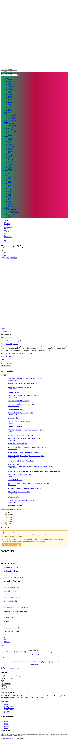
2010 (9, 199)
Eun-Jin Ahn (22, 353)
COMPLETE (8, 237)
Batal (11, 688)
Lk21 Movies (12, 115)
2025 (9, 175)
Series (6, 122)
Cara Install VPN (13, 212)
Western (10, 110)
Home (2, 669)
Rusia (9, 165)
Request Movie (12, 211)
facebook (7, 638)
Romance (10, 102)
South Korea (4, 257)
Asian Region (12, 131)
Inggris (10, 151)
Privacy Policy (12, 214)
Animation (11, 83)
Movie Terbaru (8, 706)
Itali (9, 152)
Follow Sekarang (34, 654)
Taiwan (10, 167)
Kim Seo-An (30, 353)
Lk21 (5, 114)
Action (10, 79)
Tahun (6, 172)
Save (15, 258)
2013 (9, 195)
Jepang (10, 154)
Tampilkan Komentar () (11, 545)
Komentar (7, 669)
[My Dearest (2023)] (7, 363)
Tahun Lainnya (8, 206)
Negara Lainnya (8, 170)
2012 (9, 196)
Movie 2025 (7, 711)
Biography (11, 84)
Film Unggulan (12, 117)
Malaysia (10, 159)
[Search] (18, 75)
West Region (11, 130)
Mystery (10, 101)
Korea (9, 157)
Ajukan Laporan (34, 664)
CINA (6, 228)
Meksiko (10, 161)
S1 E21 (12, 669)
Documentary (12, 89)
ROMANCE (8, 227)
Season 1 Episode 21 (12, 344)
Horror (10, 97)
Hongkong (11, 146)
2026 (9, 174)
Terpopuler (11, 123)
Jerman (10, 144)
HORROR (7, 222)
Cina (9, 141)
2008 (9, 203)
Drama (10, 91)
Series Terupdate (9, 708)
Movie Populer (8, 709)
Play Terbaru (10, 258)
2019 (9, 185)
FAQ (9, 217)
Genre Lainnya (8, 112)
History (10, 96)
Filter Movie (4, 688)
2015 (9, 191)
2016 (9, 190)
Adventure (11, 81)
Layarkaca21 (9, 738)
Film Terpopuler (12, 120)
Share (19, 669)
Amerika (10, 138)
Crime (9, 88)
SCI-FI (6, 225)
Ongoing (10, 126)
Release (10, 135)
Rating (10, 133)
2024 (9, 177)
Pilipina (10, 162)
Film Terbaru (11, 118)
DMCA (10, 216)
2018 (9, 187)
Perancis (10, 143)
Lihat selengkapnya (6, 365)
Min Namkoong (13, 353)
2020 (9, 183)
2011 (9, 198)
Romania (10, 164)
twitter (6, 639)
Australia (10, 139)
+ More (6, 208)
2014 (9, 193)
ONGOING (7, 235)
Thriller (10, 107)
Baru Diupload (12, 125)
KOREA (6, 230)
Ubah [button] (10, 338)
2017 (9, 188)
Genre (6, 78)
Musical (10, 99)
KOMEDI (7, 224)
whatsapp (7, 642)
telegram (6, 641)
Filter (15, 669)
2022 (9, 180)
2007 (9, 204)
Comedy (10, 86)
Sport (9, 105)
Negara (6, 136)
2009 (9, 201)
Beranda (6, 704)
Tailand (10, 169)
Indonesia (10, 148)
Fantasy (10, 94)
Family (10, 92)
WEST (6, 233)
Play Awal (4, 258)
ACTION (7, 220)
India (9, 149)
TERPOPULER (9, 241)
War (9, 109)
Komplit (10, 128)
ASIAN (6, 232)
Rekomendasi (12, 209)
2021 (9, 182)
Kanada (10, 156)
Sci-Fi (9, 104)
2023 (9, 178)
